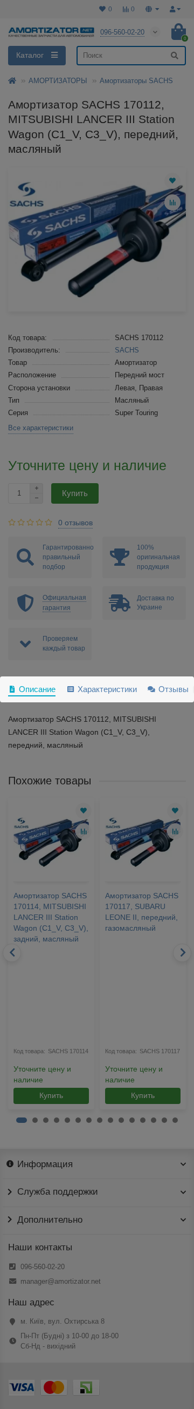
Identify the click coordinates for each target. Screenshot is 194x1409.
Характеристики (107, 689)
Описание (37, 689)
